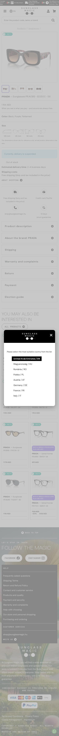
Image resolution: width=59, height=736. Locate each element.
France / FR (18, 390)
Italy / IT (17, 395)
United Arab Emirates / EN (26, 358)
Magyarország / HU (22, 364)
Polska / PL (18, 374)
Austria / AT (19, 380)
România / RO (20, 369)
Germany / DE (20, 385)
